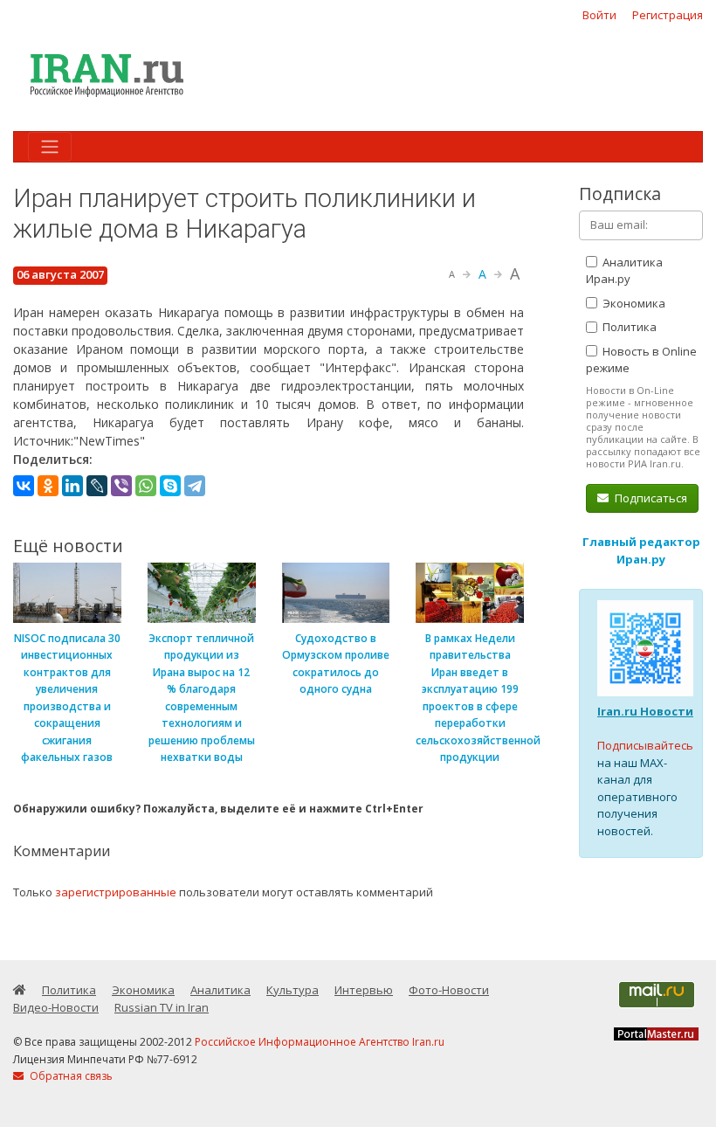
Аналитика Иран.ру (624, 270)
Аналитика (220, 990)
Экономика (632, 303)
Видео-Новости (56, 1007)
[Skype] (170, 485)
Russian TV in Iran (161, 1007)
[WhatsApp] (145, 485)
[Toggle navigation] (50, 147)
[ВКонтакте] (23, 485)
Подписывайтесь (645, 745)
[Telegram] (194, 485)
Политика (628, 327)
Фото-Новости (449, 990)
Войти (599, 15)
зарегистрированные (115, 892)
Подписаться (649, 498)
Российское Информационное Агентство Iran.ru (319, 1041)
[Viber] (121, 485)
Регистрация (667, 15)
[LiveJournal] (96, 485)
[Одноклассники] (48, 485)
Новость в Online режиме (641, 360)
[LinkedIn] (72, 485)
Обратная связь (70, 1075)
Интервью (363, 990)
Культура (292, 990)
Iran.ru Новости (645, 711)
